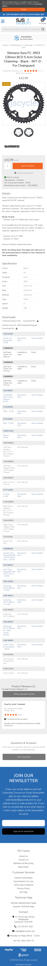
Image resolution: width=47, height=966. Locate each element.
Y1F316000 (8, 419)
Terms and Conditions (23, 884)
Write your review (23, 73)
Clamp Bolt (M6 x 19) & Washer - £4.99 (8, 398)
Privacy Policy (23, 888)
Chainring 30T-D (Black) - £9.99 (8, 588)
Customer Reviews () (12, 71)
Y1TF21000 (8, 490)
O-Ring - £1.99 (6, 495)
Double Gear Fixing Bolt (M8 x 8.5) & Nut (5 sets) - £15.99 (9, 556)
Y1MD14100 (8, 431)
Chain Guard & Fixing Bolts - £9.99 (8, 646)
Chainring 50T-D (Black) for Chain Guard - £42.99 (8, 630)
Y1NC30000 (8, 581)
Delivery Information (23, 877)
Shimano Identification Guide (23, 903)
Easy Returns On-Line (23, 881)
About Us (23, 856)
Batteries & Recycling (23, 863)
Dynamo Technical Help (23, 906)
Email (33, 352)
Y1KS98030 (8, 390)
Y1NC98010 (8, 595)
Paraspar (28, 965)
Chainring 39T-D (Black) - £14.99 (8, 602)
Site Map (23, 892)
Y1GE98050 (8, 407)
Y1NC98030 (8, 622)
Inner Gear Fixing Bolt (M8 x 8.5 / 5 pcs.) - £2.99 (9, 572)
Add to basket (37, 338)
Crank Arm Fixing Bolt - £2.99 (8, 340)
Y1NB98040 (8, 548)
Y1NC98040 (8, 640)
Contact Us (23, 859)
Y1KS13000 (8, 334)
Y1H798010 (8, 565)
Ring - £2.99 (8, 423)
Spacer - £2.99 (6, 436)
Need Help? (23, 867)
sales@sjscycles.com (25, 931)
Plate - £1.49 (8, 411)
